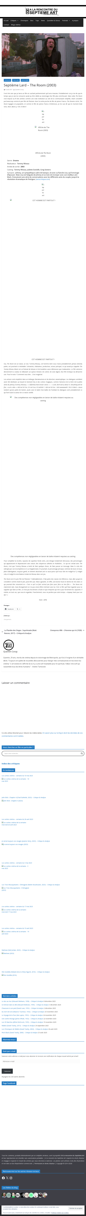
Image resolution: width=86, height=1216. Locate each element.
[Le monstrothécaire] (35, 1195)
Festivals (65, 20)
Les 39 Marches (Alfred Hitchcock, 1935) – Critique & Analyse (22, 1022)
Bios (31, 20)
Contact (6, 25)
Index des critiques (11, 763)
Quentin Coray (19, 89)
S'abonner (7, 1071)
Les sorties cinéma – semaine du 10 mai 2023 (17, 776)
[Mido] (13, 1195)
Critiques (13, 20)
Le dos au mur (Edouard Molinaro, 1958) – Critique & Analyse (22, 1001)
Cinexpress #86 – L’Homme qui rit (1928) (66, 630)
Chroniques (24, 20)
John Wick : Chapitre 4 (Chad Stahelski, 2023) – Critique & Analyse (24, 797)
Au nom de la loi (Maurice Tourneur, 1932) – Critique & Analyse (23, 1012)
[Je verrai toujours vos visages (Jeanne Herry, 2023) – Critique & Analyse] (16, 851)
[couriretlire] (44, 1195)
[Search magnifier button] (81, 753)
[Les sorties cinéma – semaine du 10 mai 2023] (16, 786)
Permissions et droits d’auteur (44, 1163)
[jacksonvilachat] (22, 1195)
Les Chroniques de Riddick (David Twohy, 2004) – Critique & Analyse (25, 1029)
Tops (37, 20)
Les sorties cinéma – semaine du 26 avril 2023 (17, 819)
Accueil (6, 20)
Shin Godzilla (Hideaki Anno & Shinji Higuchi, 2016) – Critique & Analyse (26, 972)
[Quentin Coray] (17, 1195)
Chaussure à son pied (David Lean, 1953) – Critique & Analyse (23, 1008)
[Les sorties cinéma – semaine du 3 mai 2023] (16, 873)
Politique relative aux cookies (60, 1213)
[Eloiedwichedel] (40, 1195)
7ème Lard (16, 80)
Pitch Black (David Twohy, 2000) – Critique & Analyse (20, 1033)
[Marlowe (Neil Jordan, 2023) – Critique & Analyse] (16, 960)
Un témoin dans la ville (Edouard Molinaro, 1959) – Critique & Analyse (25, 1005)
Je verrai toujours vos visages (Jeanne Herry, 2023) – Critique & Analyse (26, 841)
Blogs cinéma (15, 25)
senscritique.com (42, 179)
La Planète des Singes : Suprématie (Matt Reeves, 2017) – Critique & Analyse (20, 632)
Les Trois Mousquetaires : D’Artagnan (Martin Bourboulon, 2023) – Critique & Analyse (31, 885)
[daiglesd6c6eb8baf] (8, 1195)
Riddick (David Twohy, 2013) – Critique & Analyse (18, 1026)
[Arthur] (26, 1195)
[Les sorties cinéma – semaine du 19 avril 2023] (16, 938)
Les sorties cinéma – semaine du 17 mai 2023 (17, 906)
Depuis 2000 (25, 80)
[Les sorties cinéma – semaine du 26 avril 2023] (16, 829)
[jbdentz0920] (31, 1195)
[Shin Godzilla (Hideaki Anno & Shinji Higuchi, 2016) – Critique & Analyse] (16, 982)
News (43, 20)
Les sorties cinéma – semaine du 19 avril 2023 (17, 928)
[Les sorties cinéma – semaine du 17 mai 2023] (16, 916)
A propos (75, 20)
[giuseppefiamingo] (4, 1195)
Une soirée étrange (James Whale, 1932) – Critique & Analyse (22, 1019)
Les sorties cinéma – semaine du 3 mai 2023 (17, 863)
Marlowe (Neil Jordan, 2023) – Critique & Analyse (18, 950)
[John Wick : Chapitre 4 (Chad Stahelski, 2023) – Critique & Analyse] (16, 807)
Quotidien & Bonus (53, 20)
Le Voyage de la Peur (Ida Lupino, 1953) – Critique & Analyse (22, 1015)
